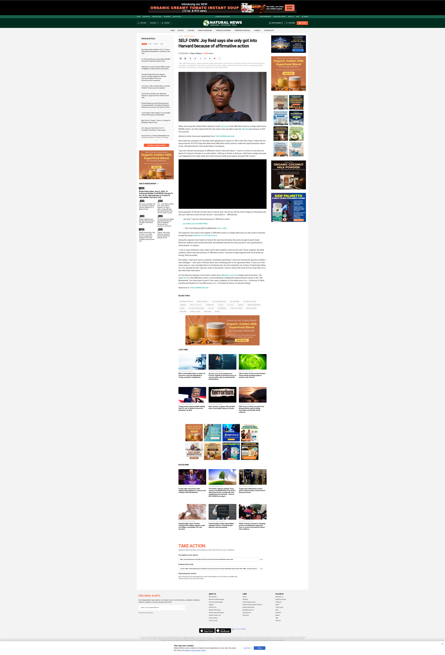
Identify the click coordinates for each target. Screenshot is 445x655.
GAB (276, 618)
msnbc (224, 65)
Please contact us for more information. (191, 578)
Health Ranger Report (147, 184)
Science (257, 30)
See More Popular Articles (156, 145)
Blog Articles (247, 612)
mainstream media (214, 65)
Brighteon (146, 16)
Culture (191, 30)
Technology (269, 30)
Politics (181, 30)
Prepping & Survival (242, 30)
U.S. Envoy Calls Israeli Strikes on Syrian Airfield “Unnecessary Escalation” (155, 87)
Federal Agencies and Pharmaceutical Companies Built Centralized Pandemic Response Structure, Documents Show (155, 105)
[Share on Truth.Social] (205, 58)
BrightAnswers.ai (265, 16)
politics (245, 65)
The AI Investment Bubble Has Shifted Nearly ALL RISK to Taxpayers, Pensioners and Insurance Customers (165, 222)
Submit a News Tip (215, 615)
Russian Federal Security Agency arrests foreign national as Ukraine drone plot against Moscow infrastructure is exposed (153, 77)
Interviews (167, 16)
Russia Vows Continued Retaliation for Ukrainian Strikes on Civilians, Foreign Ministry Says (155, 138)
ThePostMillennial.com (224, 136)
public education (236, 308)
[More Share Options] (219, 58)
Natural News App (248, 607)
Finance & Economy (223, 30)
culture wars (227, 63)
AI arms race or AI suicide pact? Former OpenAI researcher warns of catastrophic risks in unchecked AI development (222, 376)
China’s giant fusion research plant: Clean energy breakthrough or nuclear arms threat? (252, 375)
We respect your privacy (145, 612)
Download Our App (279, 16)
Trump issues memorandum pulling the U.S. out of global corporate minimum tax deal (191, 408)
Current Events (189, 36)
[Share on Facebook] (190, 58)
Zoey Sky (220, 404)
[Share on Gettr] (215, 58)
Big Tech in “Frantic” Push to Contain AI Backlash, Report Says (155, 121)
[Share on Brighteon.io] (185, 58)
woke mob (218, 67)
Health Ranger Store (249, 602)
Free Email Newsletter (216, 602)
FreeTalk (278, 612)
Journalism (182, 65)
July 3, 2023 (222, 228)
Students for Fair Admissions (205, 235)
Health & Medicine (205, 30)
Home (138, 16)
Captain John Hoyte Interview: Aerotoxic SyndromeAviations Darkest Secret (163, 235)
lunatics (203, 65)
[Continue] (182, 607)
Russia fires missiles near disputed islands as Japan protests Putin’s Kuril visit (155, 95)
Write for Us (212, 607)
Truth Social (279, 607)
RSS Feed (246, 615)
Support (211, 604)
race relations (191, 67)
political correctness (234, 65)
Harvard (250, 63)
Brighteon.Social (280, 599)
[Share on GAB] (210, 58)
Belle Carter (251, 404)
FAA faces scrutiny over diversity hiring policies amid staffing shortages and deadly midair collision (251, 409)
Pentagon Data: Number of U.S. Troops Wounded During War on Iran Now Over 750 (155, 51)
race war (200, 67)
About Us (291, 16)
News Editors (196, 53)
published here (203, 640)
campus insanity (202, 63)
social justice (208, 67)
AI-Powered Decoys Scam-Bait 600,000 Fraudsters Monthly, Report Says (155, 60)
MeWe (277, 615)
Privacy (186, 637)
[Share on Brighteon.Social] (180, 58)
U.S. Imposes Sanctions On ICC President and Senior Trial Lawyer (153, 129)
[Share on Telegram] (200, 58)
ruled (185, 278)
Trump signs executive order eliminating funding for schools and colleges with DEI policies (192, 490)
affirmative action (189, 63)
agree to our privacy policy (195, 650)
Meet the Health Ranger (216, 599)
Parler (277, 604)
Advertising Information (216, 612)
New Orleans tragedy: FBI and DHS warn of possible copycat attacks (222, 407)
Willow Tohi (221, 371)
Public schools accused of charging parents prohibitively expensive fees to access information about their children (252, 526)
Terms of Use (213, 620)
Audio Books (177, 16)
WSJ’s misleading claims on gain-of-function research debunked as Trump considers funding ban (192, 375)
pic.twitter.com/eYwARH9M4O (195, 224)
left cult (197, 65)
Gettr (277, 610)
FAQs (297, 16)
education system (239, 63)
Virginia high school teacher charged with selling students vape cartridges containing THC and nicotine (191, 526)
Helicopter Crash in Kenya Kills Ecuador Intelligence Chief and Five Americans (155, 67)
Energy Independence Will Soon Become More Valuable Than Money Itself (146, 221)
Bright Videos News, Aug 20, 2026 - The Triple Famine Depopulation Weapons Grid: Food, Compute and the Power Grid (147, 237)
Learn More (247, 648)
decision (224, 126)
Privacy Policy (213, 618)
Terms (191, 637)
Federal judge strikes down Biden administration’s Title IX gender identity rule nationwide (221, 525)
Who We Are (213, 597)
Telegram (278, 602)
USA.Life (278, 620)
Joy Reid (190, 65)
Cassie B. (190, 371)
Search (306, 16)
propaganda (252, 65)
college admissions (216, 63)
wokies (224, 67)
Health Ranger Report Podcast (252, 604)
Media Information (215, 610)
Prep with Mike (156, 16)
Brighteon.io (279, 597)
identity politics (258, 63)
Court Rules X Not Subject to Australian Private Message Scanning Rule (155, 114)
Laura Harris (191, 404)
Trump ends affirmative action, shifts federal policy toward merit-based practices (252, 490)
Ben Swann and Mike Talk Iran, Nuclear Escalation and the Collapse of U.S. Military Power (147, 206)
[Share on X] (195, 58)
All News (245, 599)
